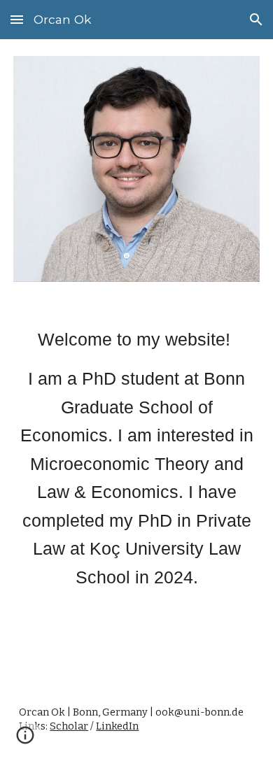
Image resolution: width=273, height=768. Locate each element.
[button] (17, 19)
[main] (136, 458)
